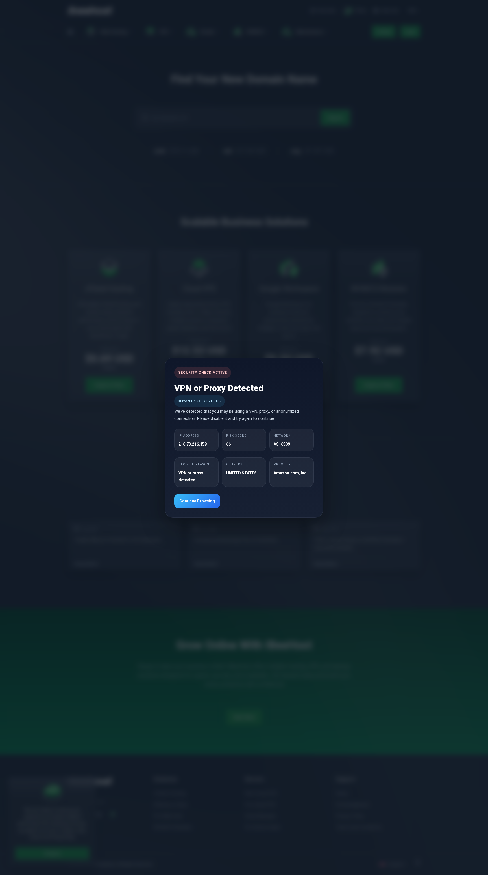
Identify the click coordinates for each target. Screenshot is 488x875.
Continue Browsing (197, 501)
